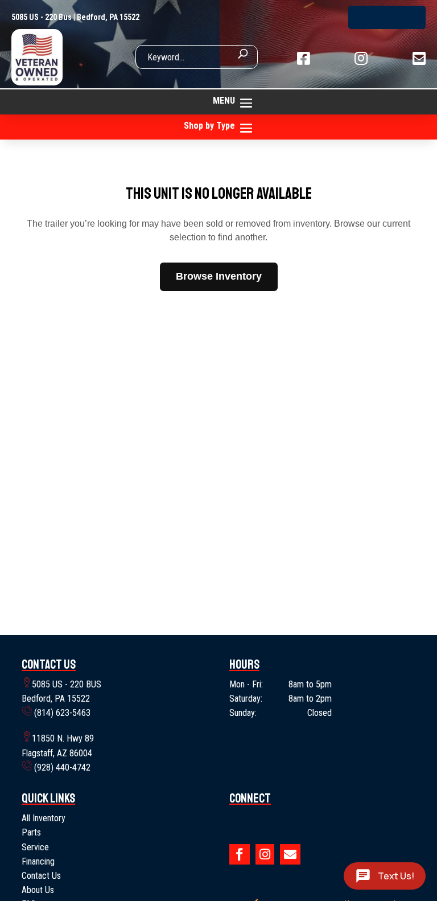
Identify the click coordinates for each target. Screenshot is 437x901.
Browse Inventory (219, 276)
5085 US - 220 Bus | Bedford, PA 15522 (75, 17)
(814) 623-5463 (387, 17)
